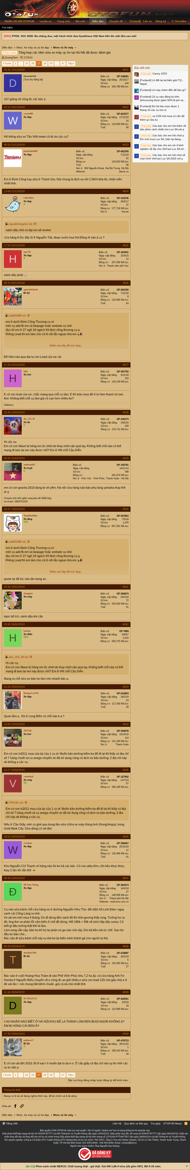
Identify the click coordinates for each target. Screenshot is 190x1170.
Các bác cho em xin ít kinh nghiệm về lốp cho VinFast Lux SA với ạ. (162, 147)
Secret (125, 211)
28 (44, 63)
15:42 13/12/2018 (14, 69)
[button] (87, 21)
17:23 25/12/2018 (14, 364)
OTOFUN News (172, 1123)
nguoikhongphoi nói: (21, 223)
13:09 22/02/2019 (14, 724)
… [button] (20, 63)
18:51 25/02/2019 (14, 836)
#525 (126, 245)
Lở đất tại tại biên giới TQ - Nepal (161, 82)
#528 (126, 412)
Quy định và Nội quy (136, 1123)
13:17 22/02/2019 (14, 769)
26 (32, 63)
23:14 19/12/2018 (14, 107)
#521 (126, 69)
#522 (126, 107)
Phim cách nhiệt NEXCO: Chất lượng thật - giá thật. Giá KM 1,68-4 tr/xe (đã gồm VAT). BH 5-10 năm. (98, 1166)
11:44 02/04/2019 (14, 992)
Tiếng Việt (11, 1123)
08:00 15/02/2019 (14, 458)
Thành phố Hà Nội (119, 898)
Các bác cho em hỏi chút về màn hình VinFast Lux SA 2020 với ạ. (162, 157)
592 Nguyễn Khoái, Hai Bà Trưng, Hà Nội (106, 168)
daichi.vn (124, 171)
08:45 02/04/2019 (14, 878)
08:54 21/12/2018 (14, 144)
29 (51, 63)
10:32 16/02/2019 (14, 586)
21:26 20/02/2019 (14, 686)
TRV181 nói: (16, 802)
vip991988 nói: (17, 315)
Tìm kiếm (7, 27)
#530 (126, 508)
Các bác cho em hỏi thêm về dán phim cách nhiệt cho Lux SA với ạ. (163, 127)
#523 (126, 144)
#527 (126, 364)
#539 (126, 992)
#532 (126, 624)
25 (26, 63)
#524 (126, 191)
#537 (126, 878)
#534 (126, 724)
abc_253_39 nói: (19, 656)
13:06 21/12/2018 (14, 191)
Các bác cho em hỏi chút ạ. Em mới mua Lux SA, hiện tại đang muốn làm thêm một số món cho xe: (162, 137)
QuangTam (11, 57)
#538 (126, 946)
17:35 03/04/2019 (14, 1033)
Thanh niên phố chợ (118, 265)
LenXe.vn (46, 21)
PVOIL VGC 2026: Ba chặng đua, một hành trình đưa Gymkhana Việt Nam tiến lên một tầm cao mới (74, 36)
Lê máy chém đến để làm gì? (163, 89)
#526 (126, 282)
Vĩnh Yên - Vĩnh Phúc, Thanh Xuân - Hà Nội (105, 478)
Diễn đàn (98, 21)
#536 (126, 836)
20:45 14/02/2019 (14, 412)
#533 (126, 686)
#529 (126, 458)
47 (62, 63)
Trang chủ (63, 21)
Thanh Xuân (122, 744)
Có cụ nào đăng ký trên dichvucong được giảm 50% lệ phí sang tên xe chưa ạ (163, 98)
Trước (8, 63)
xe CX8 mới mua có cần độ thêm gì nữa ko (162, 118)
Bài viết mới (142, 67)
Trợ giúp (155, 1123)
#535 (126, 769)
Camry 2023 (154, 73)
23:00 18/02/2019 (14, 624)
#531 (126, 586)
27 (38, 63)
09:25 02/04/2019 (14, 946)
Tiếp (70, 63)
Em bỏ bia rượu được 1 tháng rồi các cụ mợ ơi (159, 108)
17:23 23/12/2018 (14, 245)
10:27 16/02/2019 (14, 508)
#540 (126, 1033)
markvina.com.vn (119, 901)
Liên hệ (117, 1123)
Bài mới (80, 21)
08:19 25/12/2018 (14, 282)
